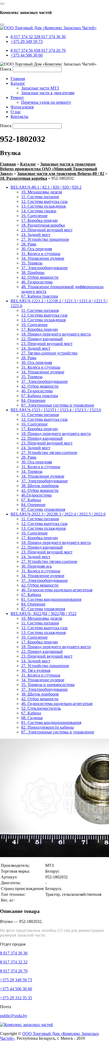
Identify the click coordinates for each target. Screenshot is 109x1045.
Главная (8, 164)
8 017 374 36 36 (52, 36)
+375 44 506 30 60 (27, 55)
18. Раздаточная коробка (23, 178)
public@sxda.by (13, 1015)
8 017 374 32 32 (24, 36)
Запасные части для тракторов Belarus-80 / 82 (60, 173)
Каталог (28, 164)
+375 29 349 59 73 (27, 41)
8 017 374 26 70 (52, 50)
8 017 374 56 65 (24, 50)
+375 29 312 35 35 (16, 998)
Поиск (6, 69)
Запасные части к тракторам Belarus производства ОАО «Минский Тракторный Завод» (48, 169)
